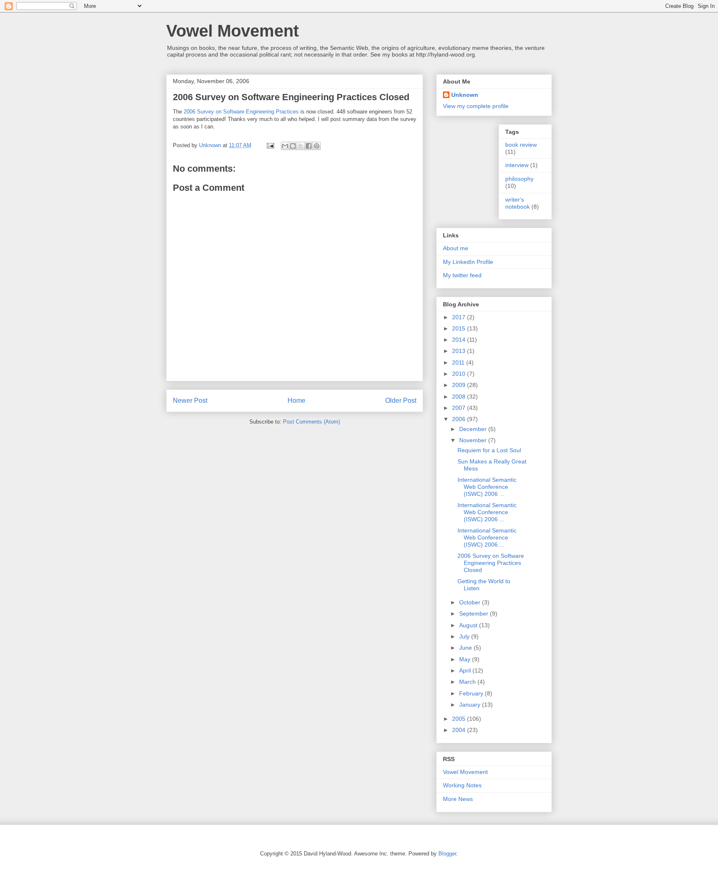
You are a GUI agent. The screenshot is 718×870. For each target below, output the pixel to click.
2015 (459, 328)
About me (455, 248)
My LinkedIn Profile (468, 262)
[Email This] (285, 146)
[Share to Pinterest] (316, 146)
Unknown (464, 94)
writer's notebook (517, 203)
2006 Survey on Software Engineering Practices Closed (490, 562)
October (470, 602)
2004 (459, 730)
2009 (459, 385)
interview (517, 165)
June (466, 647)
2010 (459, 373)
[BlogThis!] (293, 146)
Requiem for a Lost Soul (489, 450)
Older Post (400, 400)
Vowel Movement (232, 31)
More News (458, 799)
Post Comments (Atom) (311, 422)
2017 (459, 317)
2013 (459, 351)
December (473, 429)
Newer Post (190, 400)
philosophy (519, 178)
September (474, 613)
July (465, 636)
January (470, 704)
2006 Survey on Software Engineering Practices (241, 111)
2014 (459, 339)
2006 (459, 419)
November (473, 440)
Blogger (447, 853)
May (465, 659)
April (465, 670)
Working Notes (462, 785)
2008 (459, 396)
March (468, 681)
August (469, 625)
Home (296, 400)
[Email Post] (270, 145)
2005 (459, 718)
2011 (459, 362)
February (472, 693)
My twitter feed (462, 275)
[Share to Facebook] (309, 146)
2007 (459, 407)
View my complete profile (476, 106)
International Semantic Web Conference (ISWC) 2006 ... (486, 486)
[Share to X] (301, 146)
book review (521, 144)
